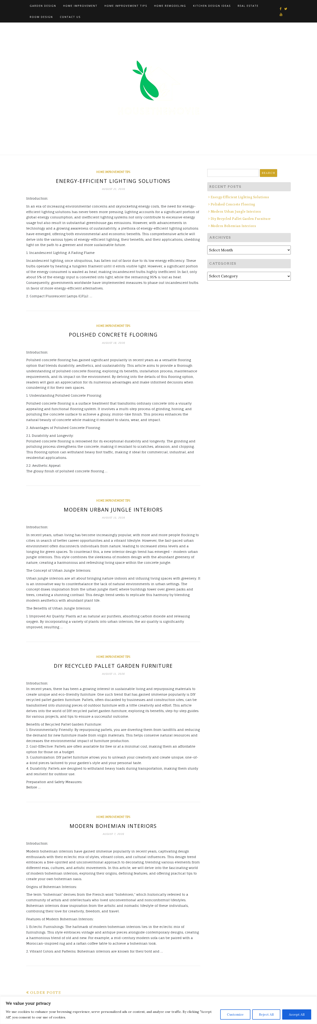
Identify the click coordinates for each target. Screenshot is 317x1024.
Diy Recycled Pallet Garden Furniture (113, 665)
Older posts (45, 992)
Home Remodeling (170, 5)
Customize (235, 1014)
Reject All (266, 1014)
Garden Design (43, 5)
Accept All (296, 1014)
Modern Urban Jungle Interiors (113, 509)
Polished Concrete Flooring (113, 334)
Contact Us (70, 17)
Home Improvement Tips (125, 5)
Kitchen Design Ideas (212, 5)
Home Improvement (80, 5)
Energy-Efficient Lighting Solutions (113, 180)
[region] (158, 1010)
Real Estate (248, 5)
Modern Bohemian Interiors (113, 825)
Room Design (41, 17)
